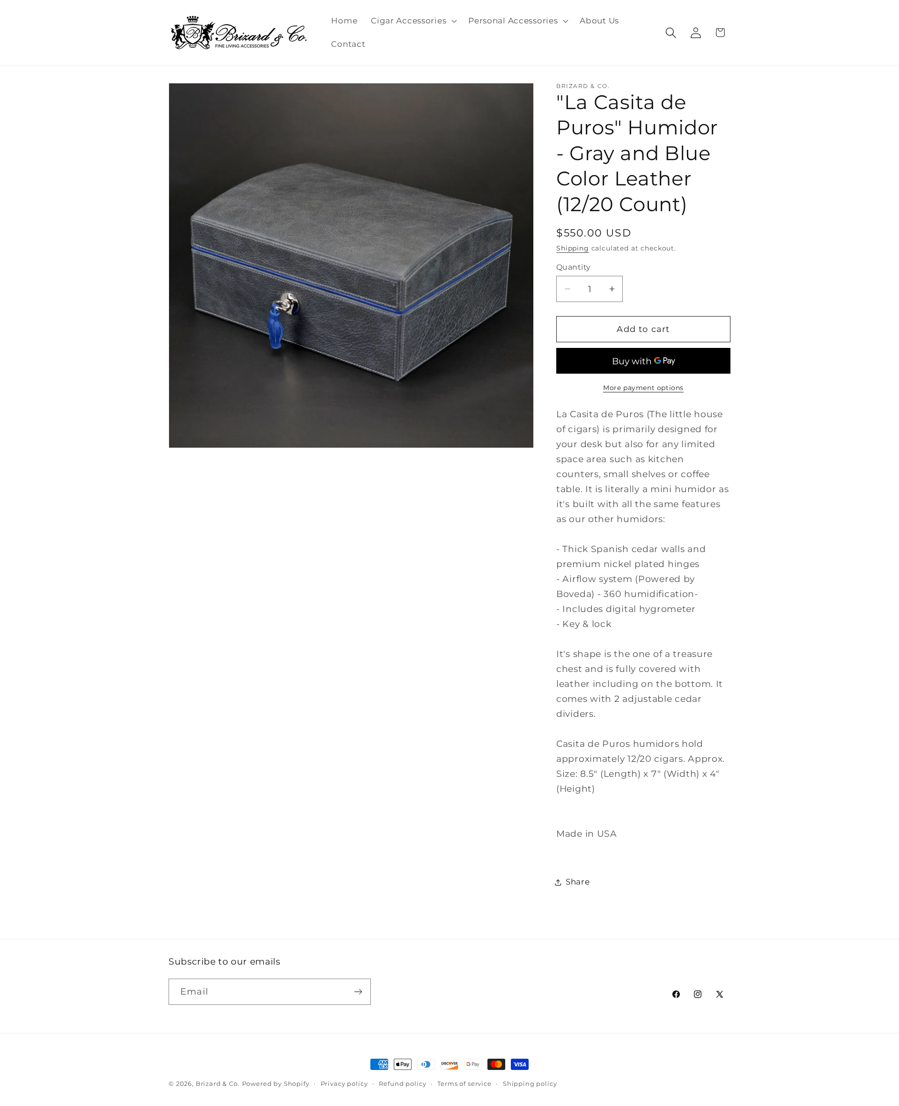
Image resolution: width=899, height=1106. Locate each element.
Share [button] (578, 881)
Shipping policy (530, 1083)
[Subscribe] (358, 992)
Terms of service (464, 1083)
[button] (413, 21)
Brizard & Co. (218, 1083)
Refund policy (402, 1083)
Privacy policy (344, 1083)
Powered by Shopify (275, 1083)
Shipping (572, 248)
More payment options (643, 387)
